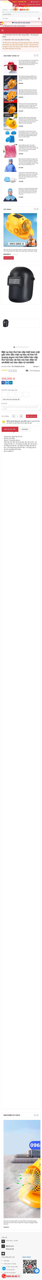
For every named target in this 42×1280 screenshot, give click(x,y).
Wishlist (6, 4)
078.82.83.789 (10, 1249)
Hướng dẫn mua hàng (10, 1264)
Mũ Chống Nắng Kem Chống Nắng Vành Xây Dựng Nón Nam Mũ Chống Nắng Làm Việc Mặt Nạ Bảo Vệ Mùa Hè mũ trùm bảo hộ (28, 62)
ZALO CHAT (26, 1257)
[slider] (4, 370)
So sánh (14, 4)
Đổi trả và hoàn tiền (9, 1269)
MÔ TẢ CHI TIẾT (10, 429)
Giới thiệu (6, 1261)
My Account (36, 2)
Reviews (25, 429)
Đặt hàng (32, 416)
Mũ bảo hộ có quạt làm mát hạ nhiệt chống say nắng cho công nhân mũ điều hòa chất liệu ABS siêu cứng (20, 250)
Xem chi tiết (8, 258)
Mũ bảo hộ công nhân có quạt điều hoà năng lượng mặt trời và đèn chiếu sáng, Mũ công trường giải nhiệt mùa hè (21, 1222)
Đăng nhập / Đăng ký (34, 4)
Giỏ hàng (23, 4)
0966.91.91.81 (10, 1246)
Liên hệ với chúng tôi (10, 1272)
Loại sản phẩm (7, 14)
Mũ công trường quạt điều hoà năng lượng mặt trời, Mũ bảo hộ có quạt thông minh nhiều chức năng (28, 78)
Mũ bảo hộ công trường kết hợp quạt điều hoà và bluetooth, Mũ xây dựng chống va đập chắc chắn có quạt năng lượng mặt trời (28, 106)
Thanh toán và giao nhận (11, 1267)
